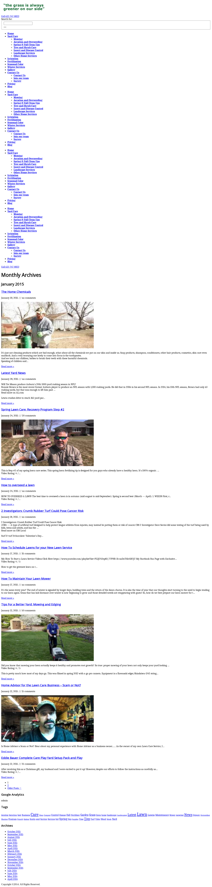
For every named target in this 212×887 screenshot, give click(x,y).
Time (81, 819)
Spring (63, 819)
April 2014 (12, 879)
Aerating (4, 815)
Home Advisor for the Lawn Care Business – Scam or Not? (41, 685)
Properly (20, 819)
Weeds (109, 819)
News (188, 815)
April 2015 (12, 848)
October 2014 (14, 865)
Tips (87, 819)
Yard (114, 818)
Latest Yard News (13, 373)
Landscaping (122, 815)
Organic (196, 815)
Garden (84, 814)
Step (70, 819)
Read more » (7, 366)
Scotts (32, 819)
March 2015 (13, 851)
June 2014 (12, 873)
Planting (4, 819)
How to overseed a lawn (18, 485)
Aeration (13, 815)
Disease (62, 815)
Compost (47, 815)
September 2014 (15, 868)
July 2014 (12, 870)
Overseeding (205, 815)
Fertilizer (75, 815)
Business (26, 815)
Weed (103, 819)
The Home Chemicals (16, 292)
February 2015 (14, 854)
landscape (112, 815)
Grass (92, 815)
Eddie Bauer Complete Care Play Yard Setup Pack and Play (41, 758)
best (19, 815)
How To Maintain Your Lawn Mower (26, 578)
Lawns (151, 814)
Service (43, 819)
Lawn (142, 814)
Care (34, 814)
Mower (172, 815)
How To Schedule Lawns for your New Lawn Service (36, 547)
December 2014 (15, 859)
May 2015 (12, 845)
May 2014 (12, 876)
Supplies (75, 819)
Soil (57, 819)
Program (12, 819)
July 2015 (12, 840)
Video (97, 819)
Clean (41, 815)
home (103, 815)
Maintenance (162, 815)
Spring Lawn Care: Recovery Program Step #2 (32, 409)
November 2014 (15, 862)
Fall (68, 814)
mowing (180, 815)
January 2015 (14, 856)
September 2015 (15, 834)
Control (55, 814)
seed (38, 819)
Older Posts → (14, 788)
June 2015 (12, 842)
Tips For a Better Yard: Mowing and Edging (31, 604)
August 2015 (13, 837)
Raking (26, 819)
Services (51, 819)
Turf (92, 819)
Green (98, 815)
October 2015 (14, 831)
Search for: (6, 19)
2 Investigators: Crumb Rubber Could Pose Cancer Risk (42, 511)
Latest (132, 815)
